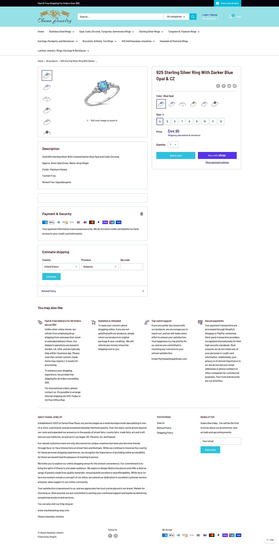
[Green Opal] (193, 104)
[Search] (193, 16)
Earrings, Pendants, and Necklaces (56, 41)
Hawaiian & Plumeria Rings (174, 41)
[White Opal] (182, 104)
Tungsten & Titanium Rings (182, 31)
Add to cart (176, 155)
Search (160, 422)
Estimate (51, 276)
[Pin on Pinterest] (224, 85)
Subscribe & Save (230, 3)
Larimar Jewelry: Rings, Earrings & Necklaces (62, 50)
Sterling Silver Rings (149, 31)
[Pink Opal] (172, 104)
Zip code (125, 259)
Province (86, 259)
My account (209, 18)
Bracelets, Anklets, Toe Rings (98, 41)
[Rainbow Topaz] (215, 104)
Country (46, 259)
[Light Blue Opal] (204, 104)
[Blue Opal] (161, 104)
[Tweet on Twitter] (229, 85)
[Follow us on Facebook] (110, 535)
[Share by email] (235, 85)
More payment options (217, 162)
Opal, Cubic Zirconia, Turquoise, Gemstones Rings (105, 31)
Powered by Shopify (47, 536)
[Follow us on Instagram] (116, 535)
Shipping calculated (178, 135)
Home (41, 31)
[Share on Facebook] (218, 85)
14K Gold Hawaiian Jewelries (136, 41)
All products (52, 61)
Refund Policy (49, 291)
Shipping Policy (165, 432)
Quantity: (161, 144)
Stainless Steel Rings (60, 31)
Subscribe (210, 449)
